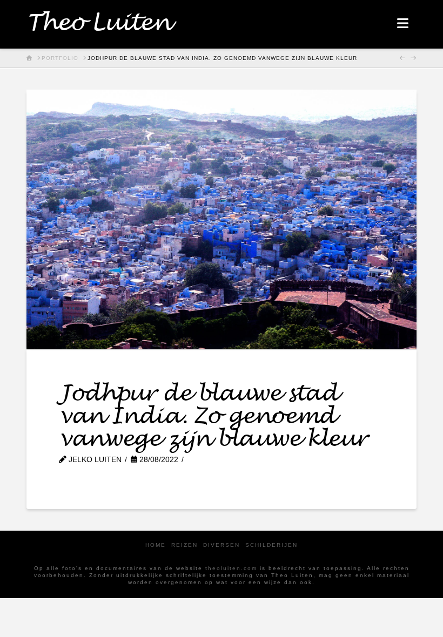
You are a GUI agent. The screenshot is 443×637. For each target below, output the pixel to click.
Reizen (184, 545)
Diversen (221, 545)
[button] (403, 23)
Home (155, 545)
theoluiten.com (231, 568)
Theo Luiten (98, 23)
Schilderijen (271, 545)
